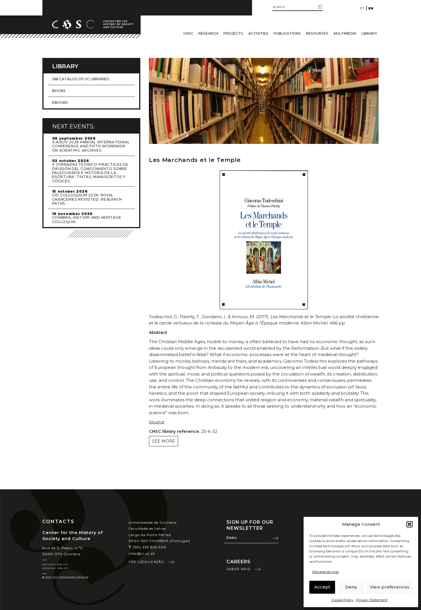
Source (156, 422)
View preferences (389, 587)
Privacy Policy (55, 564)
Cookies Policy (55, 568)
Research (208, 33)
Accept (322, 587)
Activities (258, 33)
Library (369, 33)
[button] (409, 524)
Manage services (325, 572)
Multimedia (345, 33)
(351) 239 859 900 (148, 547)
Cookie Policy (342, 600)
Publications (287, 33)
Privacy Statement (371, 600)
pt (362, 8)
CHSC (188, 33)
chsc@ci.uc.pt (142, 553)
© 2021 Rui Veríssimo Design (65, 577)
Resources (317, 33)
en (370, 8)
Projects (233, 33)
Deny (351, 587)
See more (163, 441)
